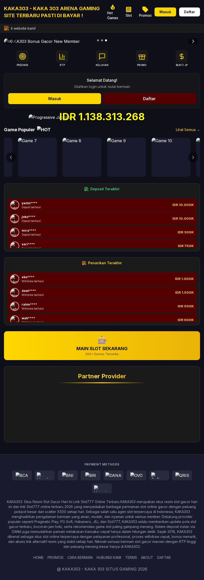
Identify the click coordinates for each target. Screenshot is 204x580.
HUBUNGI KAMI (109, 557)
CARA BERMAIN (80, 557)
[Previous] (11, 41)
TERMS (131, 557)
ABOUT (147, 557)
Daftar (189, 12)
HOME (38, 557)
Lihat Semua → (188, 130)
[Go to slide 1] (98, 40)
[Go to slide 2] (102, 40)
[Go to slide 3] (106, 40)
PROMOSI (55, 557)
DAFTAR (164, 557)
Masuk (165, 12)
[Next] (193, 41)
